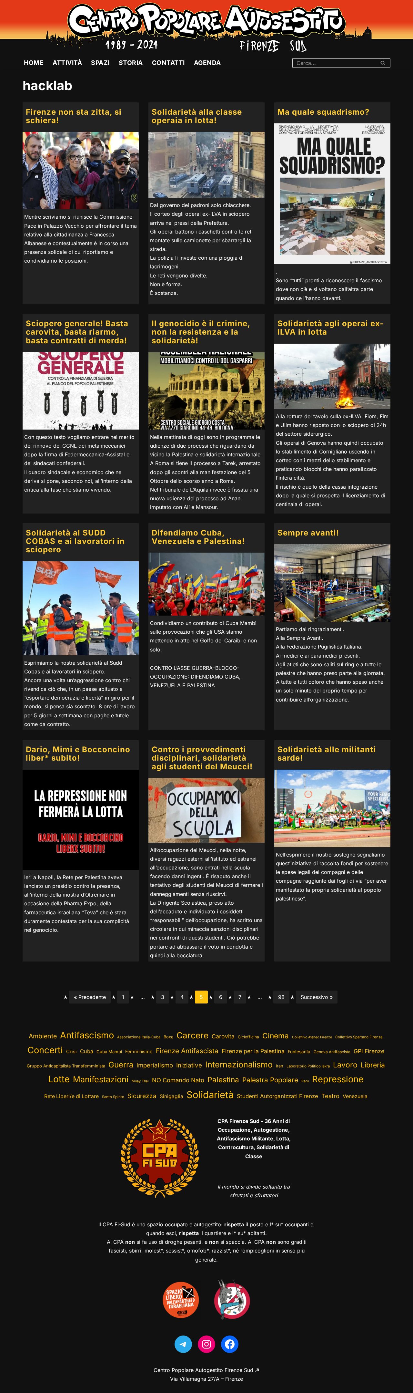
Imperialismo (154, 1065)
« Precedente (90, 997)
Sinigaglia (171, 1096)
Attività (67, 62)
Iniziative (189, 1065)
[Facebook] (229, 1344)
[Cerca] (383, 63)
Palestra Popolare (270, 1080)
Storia (131, 62)
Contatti (168, 62)
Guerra (120, 1064)
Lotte (59, 1079)
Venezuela (355, 1096)
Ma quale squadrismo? (323, 112)
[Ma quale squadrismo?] (332, 193)
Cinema (275, 1035)
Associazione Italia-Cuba (138, 1037)
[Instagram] (206, 1344)
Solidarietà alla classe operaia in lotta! (197, 116)
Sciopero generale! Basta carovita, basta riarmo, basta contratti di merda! (77, 332)
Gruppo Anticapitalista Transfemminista (66, 1065)
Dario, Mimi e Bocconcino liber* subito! (78, 754)
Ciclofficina (248, 1036)
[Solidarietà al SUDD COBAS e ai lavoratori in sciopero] (81, 608)
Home (34, 62)
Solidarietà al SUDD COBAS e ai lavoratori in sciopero (75, 541)
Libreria (373, 1065)
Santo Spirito (113, 1097)
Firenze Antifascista (187, 1051)
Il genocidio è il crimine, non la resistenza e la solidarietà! (201, 332)
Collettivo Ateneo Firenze (312, 1037)
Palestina (223, 1079)
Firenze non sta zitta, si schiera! (74, 116)
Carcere (192, 1035)
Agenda (207, 62)
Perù (305, 1081)
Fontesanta (299, 1051)
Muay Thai (140, 1081)
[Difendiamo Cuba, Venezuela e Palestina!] (206, 584)
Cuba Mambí (109, 1051)
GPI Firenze (369, 1051)
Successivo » (317, 997)
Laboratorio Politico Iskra (308, 1066)
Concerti (45, 1050)
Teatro (330, 1096)
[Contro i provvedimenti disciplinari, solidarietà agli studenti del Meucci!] (206, 810)
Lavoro (345, 1064)
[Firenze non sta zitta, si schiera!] (81, 170)
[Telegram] (183, 1344)
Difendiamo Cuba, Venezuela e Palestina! (198, 537)
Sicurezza (141, 1096)
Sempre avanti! (308, 532)
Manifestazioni (100, 1079)
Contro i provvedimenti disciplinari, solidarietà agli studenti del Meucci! (202, 758)
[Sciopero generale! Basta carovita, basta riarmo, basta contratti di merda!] (81, 391)
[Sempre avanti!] (332, 583)
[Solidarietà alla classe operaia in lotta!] (206, 165)
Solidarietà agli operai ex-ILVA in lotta (330, 328)
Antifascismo (87, 1035)
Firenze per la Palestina (253, 1051)
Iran (279, 1066)
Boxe (168, 1036)
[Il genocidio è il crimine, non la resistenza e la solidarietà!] (206, 391)
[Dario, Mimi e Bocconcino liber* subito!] (81, 820)
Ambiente (43, 1036)
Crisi (71, 1052)
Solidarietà (210, 1094)
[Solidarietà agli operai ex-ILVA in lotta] (332, 376)
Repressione (338, 1079)
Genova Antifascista (332, 1051)
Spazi (100, 62)
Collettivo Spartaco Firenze (359, 1037)
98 (281, 997)
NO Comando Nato (178, 1080)
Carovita (223, 1036)
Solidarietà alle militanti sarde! (326, 754)
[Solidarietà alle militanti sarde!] (332, 808)
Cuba (86, 1051)
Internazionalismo (239, 1064)
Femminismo (139, 1051)
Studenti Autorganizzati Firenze (277, 1096)
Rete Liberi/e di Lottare (71, 1096)
